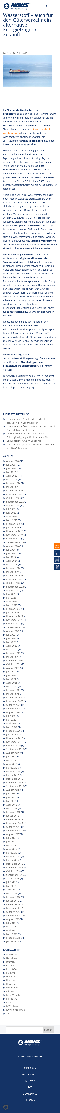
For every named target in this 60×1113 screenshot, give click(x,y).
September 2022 (15, 627)
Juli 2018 (10, 793)
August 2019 (13, 752)
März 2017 (11, 852)
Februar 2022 (13, 653)
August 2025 (13, 505)
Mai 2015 (11, 926)
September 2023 (15, 586)
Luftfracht (11, 998)
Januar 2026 (12, 486)
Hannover (11, 980)
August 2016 (13, 878)
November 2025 (14, 494)
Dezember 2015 (14, 904)
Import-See (12, 987)
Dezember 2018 (14, 778)
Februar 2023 (13, 608)
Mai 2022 (11, 642)
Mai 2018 (11, 800)
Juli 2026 (10, 464)
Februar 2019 (13, 771)
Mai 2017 (11, 845)
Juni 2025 (11, 512)
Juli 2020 (10, 715)
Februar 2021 (13, 690)
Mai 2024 (11, 557)
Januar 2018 (12, 815)
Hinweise (11, 983)
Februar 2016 (13, 897)
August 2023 (13, 590)
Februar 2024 (13, 568)
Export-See (12, 969)
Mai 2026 (11, 472)
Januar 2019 (12, 775)
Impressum (30, 1067)
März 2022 (11, 649)
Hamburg (11, 976)
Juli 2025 (10, 509)
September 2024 (15, 542)
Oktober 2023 (13, 582)
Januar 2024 (12, 571)
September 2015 (15, 915)
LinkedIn (30, 1100)
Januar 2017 (12, 860)
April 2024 (11, 560)
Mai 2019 (11, 760)
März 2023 (11, 605)
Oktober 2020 (13, 704)
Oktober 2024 (13, 538)
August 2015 (13, 919)
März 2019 (11, 767)
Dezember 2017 (14, 819)
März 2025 (11, 520)
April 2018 (11, 804)
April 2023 (11, 601)
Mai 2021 (11, 679)
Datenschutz (30, 1074)
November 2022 (14, 619)
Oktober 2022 (13, 623)
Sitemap (30, 1080)
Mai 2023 (11, 597)
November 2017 (14, 823)
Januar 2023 (12, 612)
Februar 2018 (13, 812)
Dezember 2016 (14, 863)
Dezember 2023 (14, 575)
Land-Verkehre (14, 995)
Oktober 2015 (13, 911)
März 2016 (11, 893)
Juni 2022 (11, 638)
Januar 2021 (12, 693)
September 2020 (15, 708)
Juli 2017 (10, 837)
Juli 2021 (10, 671)
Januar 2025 (12, 527)
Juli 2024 (10, 549)
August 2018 (13, 789)
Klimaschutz (12, 991)
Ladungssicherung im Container (24, 440)
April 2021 (11, 682)
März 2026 (11, 479)
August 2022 (13, 630)
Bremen (10, 961)
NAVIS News (12, 1006)
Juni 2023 (11, 594)
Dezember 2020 (14, 697)
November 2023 (14, 579)
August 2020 (13, 712)
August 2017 (13, 834)
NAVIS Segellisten (15, 1009)
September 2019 (15, 749)
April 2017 (11, 848)
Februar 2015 (13, 937)
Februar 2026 (13, 483)
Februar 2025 (13, 523)
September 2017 (15, 830)
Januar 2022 (12, 656)
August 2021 (13, 667)
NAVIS (24, 53)
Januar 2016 (12, 900)
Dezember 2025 (14, 490)
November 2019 (14, 741)
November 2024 (14, 534)
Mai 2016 (11, 885)
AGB (30, 1087)
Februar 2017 (13, 856)
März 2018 (11, 808)
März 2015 (11, 933)
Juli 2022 (10, 634)
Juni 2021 (11, 675)
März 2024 (11, 564)
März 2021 (11, 686)
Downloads (30, 1093)
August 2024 (13, 546)
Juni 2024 (11, 553)
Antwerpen (12, 954)
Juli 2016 (10, 882)
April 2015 (11, 930)
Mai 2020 (11, 719)
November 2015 (14, 908)
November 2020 (14, 701)
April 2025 (11, 516)
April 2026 (11, 475)
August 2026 (13, 461)
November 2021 (14, 660)
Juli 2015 (10, 922)
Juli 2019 (10, 756)
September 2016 (15, 874)
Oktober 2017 (13, 826)
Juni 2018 (11, 797)
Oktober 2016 (13, 871)
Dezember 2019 (14, 738)
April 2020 (11, 723)
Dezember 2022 (14, 616)
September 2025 (15, 501)
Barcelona (11, 958)
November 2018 (14, 782)
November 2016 (14, 867)
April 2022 (11, 645)
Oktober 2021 (13, 664)
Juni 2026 (11, 468)
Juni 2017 (11, 841)
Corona (10, 965)
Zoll (8, 1013)
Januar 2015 (12, 941)
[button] (6, 1107)
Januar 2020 (12, 734)
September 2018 (15, 786)
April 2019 (11, 764)
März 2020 (11, 727)
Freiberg (10, 972)
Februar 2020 (13, 730)
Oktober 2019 (13, 745)
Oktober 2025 (13, 497)
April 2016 (11, 889)
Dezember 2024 (14, 531)
